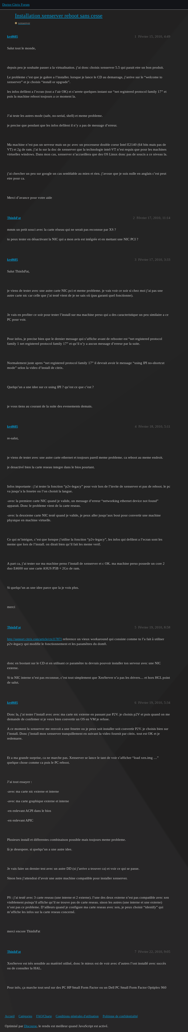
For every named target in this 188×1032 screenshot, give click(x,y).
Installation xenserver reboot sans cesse (58, 16)
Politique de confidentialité (120, 1016)
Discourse (30, 1026)
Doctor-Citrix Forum (16, 4)
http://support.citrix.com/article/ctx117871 (34, 639)
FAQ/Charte (44, 1016)
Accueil (10, 1016)
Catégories (25, 1016)
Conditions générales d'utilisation (77, 1016)
